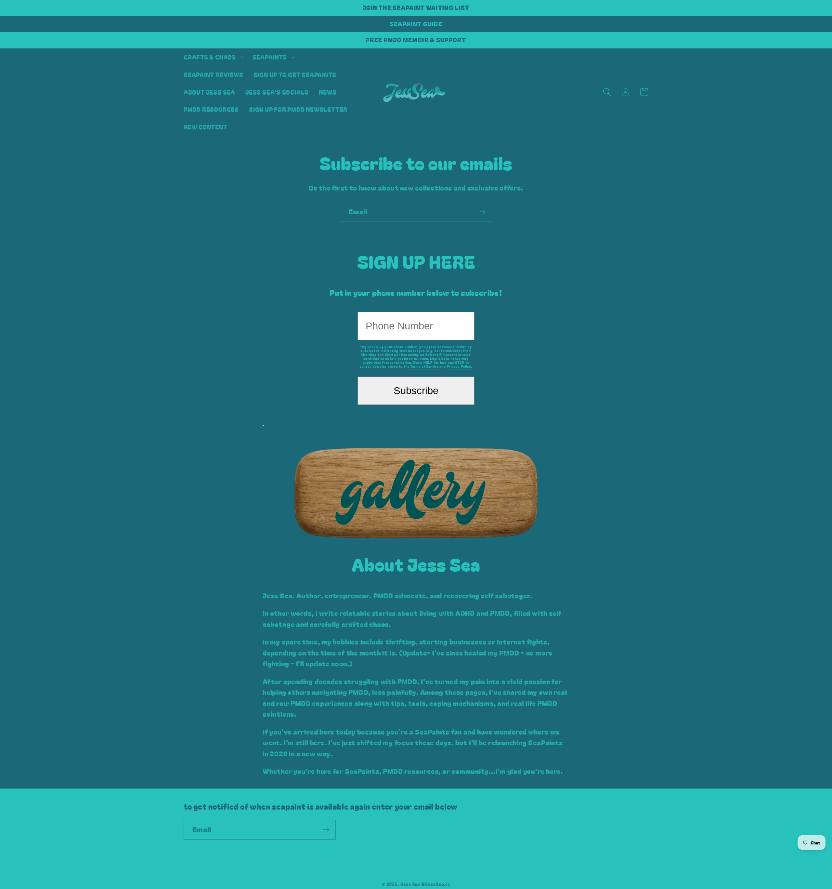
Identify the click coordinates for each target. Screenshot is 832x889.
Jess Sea (410, 884)
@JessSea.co (435, 884)
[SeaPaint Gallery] (416, 524)
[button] (212, 57)
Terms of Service (424, 366)
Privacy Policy (459, 366)
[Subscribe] (482, 212)
